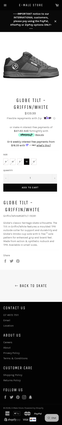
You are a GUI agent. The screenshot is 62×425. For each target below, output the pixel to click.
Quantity (8, 170)
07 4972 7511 (11, 315)
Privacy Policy (11, 353)
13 (34, 161)
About (7, 347)
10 (13, 161)
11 (19, 161)
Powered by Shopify (33, 408)
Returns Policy (12, 380)
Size (5, 154)
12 (27, 161)
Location (8, 325)
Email (6, 320)
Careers (7, 342)
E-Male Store (31, 5)
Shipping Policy (12, 375)
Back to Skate (32, 285)
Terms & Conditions (15, 358)
